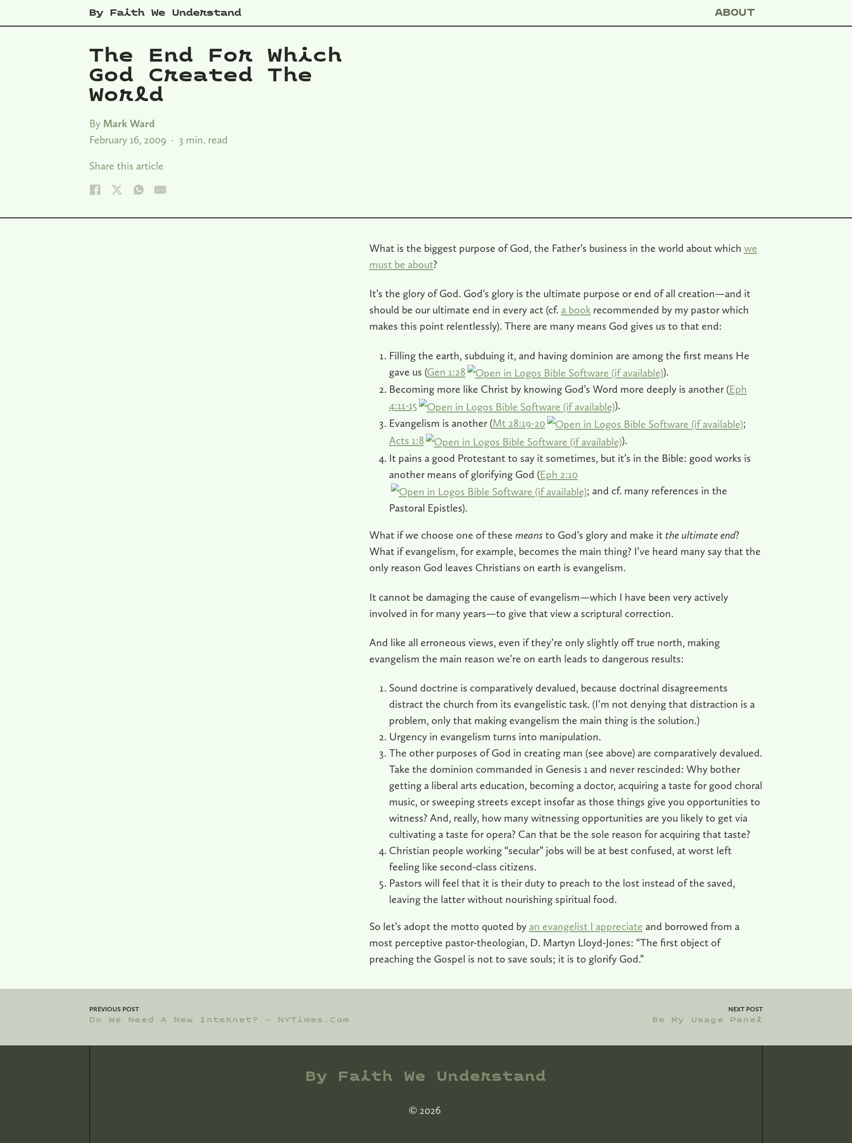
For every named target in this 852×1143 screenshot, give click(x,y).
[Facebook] (95, 190)
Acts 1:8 (406, 440)
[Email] (160, 190)
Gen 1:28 (446, 371)
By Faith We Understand (165, 13)
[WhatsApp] (138, 190)
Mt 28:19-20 (519, 422)
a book (576, 309)
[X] (117, 190)
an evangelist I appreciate (586, 926)
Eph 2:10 (559, 474)
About (735, 12)
